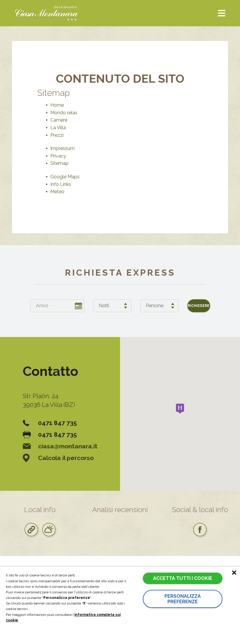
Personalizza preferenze (182, 598)
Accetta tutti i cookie (182, 578)
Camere (58, 120)
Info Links (60, 184)
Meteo (57, 191)
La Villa (58, 127)
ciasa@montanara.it (67, 446)
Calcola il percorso (66, 458)
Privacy (58, 156)
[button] (180, 408)
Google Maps (65, 176)
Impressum (62, 148)
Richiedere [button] (199, 306)
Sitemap (59, 163)
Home (57, 105)
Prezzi (57, 135)
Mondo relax (63, 112)
